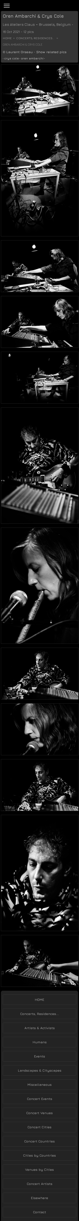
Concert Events (39, 1099)
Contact (39, 1212)
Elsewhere (39, 1198)
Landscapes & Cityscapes (39, 1070)
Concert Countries (39, 1141)
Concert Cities (39, 1127)
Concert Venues (39, 1113)
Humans (40, 1042)
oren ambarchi (32, 58)
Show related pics (51, 52)
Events (39, 1056)
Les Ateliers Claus (19, 24)
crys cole (11, 58)
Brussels (47, 24)
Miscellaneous (39, 1085)
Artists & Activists (39, 1028)
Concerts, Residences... (35, 38)
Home (7, 38)
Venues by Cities (39, 1170)
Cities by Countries (39, 1155)
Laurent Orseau (19, 52)
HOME (39, 1000)
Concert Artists (39, 1184)
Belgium (63, 24)
